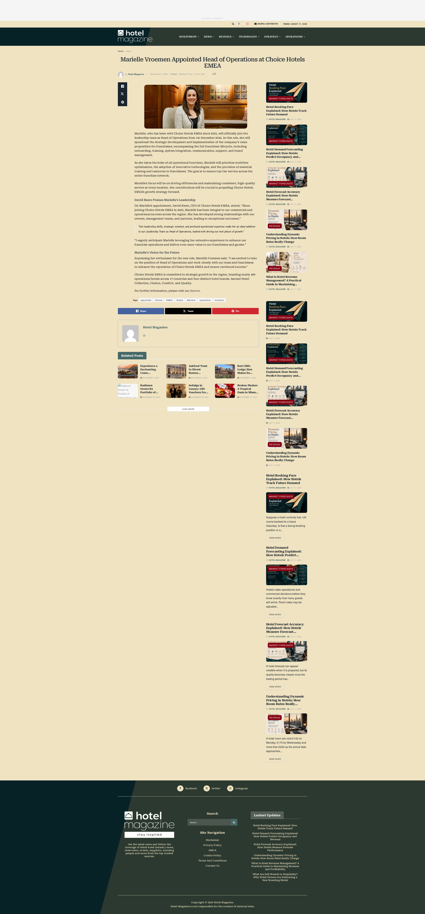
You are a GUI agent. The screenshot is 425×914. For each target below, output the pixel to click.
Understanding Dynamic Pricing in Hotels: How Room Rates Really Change (286, 238)
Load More (188, 409)
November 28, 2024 (199, 397)
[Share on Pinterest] (122, 102)
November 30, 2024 (151, 397)
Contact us (212, 865)
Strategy (271, 36)
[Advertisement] (212, 7)
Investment (188, 36)
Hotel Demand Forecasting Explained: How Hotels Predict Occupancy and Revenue (284, 153)
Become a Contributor (267, 24)
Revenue (225, 36)
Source (195, 290)
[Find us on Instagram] (248, 24)
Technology (248, 36)
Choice (159, 300)
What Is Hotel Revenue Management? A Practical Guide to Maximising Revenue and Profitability (283, 280)
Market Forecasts (281, 98)
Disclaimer (212, 840)
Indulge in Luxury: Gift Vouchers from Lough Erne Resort (198, 389)
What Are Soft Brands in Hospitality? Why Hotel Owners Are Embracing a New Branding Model (275, 877)
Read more (276, 537)
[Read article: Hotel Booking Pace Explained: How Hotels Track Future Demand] (286, 92)
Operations (294, 36)
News (208, 36)
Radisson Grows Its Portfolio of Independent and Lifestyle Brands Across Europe (149, 389)
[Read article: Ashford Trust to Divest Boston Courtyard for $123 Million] (176, 371)
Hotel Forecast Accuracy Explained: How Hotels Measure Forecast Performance (283, 195)
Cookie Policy (212, 855)
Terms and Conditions (212, 860)
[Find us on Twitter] (243, 24)
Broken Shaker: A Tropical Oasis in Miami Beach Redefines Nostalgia (247, 389)
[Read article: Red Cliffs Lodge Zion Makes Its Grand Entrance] (225, 371)
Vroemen (219, 300)
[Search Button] (233, 24)
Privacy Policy (212, 845)
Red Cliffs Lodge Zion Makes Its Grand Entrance (247, 370)
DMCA (212, 850)
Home (120, 51)
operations (205, 300)
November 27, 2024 (248, 397)
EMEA (169, 300)
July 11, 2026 (295, 119)
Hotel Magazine (136, 73)
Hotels (179, 300)
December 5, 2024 (159, 73)
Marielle (191, 300)
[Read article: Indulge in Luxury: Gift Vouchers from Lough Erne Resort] (176, 391)
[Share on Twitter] (122, 94)
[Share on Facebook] (122, 86)
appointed (146, 300)
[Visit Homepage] (135, 36)
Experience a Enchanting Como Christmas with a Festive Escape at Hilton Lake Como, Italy (150, 370)
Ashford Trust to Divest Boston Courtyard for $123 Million (198, 370)
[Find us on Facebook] (239, 24)
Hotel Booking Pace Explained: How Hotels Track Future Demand (286, 110)
